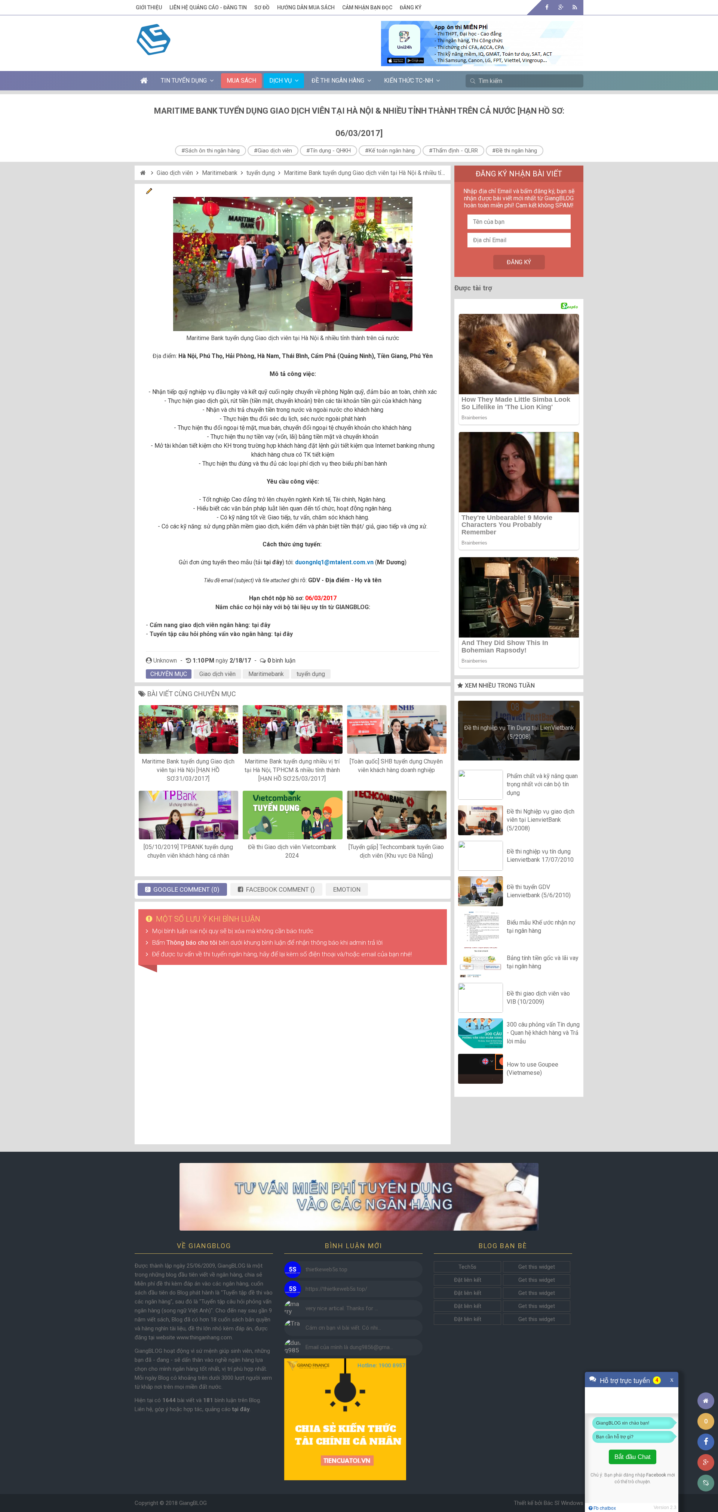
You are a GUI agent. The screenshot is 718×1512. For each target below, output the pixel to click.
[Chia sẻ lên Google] (705, 1462)
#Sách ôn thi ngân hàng (210, 150)
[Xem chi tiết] (482, 61)
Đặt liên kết (467, 1280)
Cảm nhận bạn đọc (367, 7)
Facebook (656, 1475)
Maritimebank (219, 172)
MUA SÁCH (241, 80)
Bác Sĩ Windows (563, 1503)
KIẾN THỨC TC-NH (408, 80)
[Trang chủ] (705, 1400)
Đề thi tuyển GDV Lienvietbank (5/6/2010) (539, 891)
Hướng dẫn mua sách (306, 7)
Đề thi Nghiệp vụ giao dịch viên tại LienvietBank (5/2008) (540, 820)
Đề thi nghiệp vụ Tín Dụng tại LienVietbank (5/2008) (519, 732)
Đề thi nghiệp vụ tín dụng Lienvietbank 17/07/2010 (540, 855)
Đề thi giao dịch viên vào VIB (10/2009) (538, 997)
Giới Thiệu (149, 7)
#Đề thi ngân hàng (514, 150)
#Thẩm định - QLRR (453, 150)
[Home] (143, 172)
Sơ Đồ (262, 7)
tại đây (261, 625)
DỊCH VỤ (280, 80)
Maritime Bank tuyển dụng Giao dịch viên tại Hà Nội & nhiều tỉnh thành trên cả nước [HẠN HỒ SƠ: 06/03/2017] (425, 172)
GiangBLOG (193, 1503)
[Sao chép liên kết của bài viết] (705, 1483)
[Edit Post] (149, 192)
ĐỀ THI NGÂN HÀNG (338, 80)
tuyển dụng (260, 172)
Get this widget (536, 1266)
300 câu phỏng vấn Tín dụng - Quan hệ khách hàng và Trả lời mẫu (543, 1033)
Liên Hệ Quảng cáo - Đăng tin (208, 7)
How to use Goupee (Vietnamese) (532, 1068)
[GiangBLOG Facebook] (547, 7)
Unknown (165, 660)
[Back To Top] (706, 1380)
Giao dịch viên (175, 172)
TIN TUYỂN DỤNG (184, 80)
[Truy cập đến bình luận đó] (292, 1269)
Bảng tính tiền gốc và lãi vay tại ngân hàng (543, 962)
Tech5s (467, 1266)
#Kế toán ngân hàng (390, 150)
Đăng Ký (410, 7)
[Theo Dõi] (561, 7)
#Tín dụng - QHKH (328, 150)
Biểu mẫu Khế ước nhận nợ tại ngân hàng (541, 926)
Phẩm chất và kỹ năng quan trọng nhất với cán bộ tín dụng (542, 784)
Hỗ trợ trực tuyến (625, 1380)
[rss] (575, 7)
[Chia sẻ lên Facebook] (705, 1442)
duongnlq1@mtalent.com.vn (334, 562)
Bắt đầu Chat (632, 1456)
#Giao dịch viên (273, 150)
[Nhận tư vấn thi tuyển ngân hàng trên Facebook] (359, 1197)
